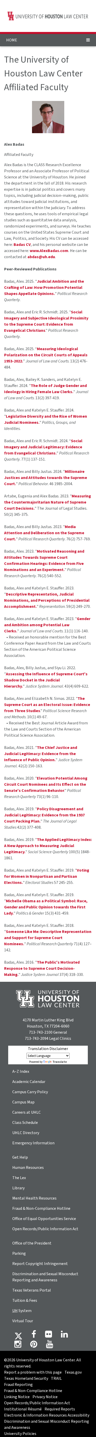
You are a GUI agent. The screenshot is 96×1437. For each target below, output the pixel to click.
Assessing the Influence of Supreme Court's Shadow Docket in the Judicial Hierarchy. (46, 680)
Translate (59, 1062)
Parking (19, 1253)
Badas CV (22, 244)
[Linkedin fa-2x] (64, 1336)
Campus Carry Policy (30, 1092)
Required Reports (60, 1409)
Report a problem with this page (33, 1372)
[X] (18, 1336)
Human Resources (28, 1167)
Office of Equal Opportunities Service (44, 1219)
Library (18, 1188)
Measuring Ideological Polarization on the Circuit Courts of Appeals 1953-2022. (46, 355)
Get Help (20, 1157)
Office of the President (31, 1243)
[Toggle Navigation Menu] (88, 40)
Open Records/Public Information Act (45, 1229)
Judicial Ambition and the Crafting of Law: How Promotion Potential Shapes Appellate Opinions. (44, 287)
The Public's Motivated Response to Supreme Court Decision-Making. (42, 968)
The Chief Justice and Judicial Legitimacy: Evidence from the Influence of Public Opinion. (40, 754)
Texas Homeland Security (26, 1378)
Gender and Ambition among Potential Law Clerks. (47, 625)
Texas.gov (73, 1372)
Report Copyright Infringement (40, 1264)
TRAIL (56, 1378)
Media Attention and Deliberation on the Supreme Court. (44, 533)
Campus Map (23, 1102)
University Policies (20, 1433)
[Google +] (48, 1336)
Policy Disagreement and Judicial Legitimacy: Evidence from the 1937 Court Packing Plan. (44, 815)
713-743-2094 (36, 1038)
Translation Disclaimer (48, 1049)
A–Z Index (20, 1071)
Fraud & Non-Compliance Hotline (41, 1208)
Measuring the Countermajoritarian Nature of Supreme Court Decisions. (47, 502)
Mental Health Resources (34, 1198)
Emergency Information (33, 1143)
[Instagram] (17, 1346)
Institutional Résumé (23, 1409)
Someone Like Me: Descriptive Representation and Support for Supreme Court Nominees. (47, 938)
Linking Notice (17, 1397)
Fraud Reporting (18, 1384)
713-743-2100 (40, 1032)
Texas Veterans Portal (31, 1290)
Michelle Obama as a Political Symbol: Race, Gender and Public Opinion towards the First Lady (46, 907)
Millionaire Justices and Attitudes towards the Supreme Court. (45, 478)
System (21, 1311)
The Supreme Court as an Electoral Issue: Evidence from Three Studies (47, 705)
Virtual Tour (22, 1321)
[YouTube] (49, 1346)
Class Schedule (25, 1122)
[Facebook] (33, 1336)
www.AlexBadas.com (49, 251)
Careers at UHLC (26, 1112)
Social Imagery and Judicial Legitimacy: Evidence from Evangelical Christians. (43, 447)
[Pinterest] (33, 1346)
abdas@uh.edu (41, 257)
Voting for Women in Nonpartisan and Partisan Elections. (46, 876)
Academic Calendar (28, 1082)
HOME (11, 40)
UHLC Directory (25, 1133)
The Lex (19, 1178)
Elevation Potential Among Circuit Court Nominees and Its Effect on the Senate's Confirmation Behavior (45, 784)
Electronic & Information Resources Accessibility (46, 1415)
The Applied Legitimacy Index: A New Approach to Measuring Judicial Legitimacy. (48, 846)
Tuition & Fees (24, 1300)
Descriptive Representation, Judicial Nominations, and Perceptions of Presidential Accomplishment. (47, 600)
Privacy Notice (45, 1397)
